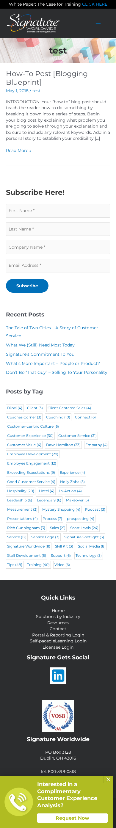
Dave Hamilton (63, 445)
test (36, 90)
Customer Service (77, 435)
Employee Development (32, 454)
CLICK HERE (94, 4)
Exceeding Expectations (31, 472)
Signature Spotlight (84, 537)
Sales (57, 528)
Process (52, 518)
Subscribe (27, 285)
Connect (85, 417)
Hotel (46, 491)
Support (61, 555)
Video (62, 564)
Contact (58, 628)
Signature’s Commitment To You (40, 354)
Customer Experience (30, 435)
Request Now (72, 818)
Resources (58, 622)
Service (16, 537)
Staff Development (26, 555)
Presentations (22, 518)
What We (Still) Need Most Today (40, 345)
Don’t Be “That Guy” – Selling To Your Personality (56, 372)
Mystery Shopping (61, 509)
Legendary (49, 500)
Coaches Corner (24, 417)
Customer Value (24, 445)
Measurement (22, 509)
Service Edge (45, 537)
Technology (89, 555)
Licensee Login (58, 647)
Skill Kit (64, 546)
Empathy (96, 445)
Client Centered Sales (69, 408)
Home (58, 610)
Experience (72, 472)
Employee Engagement (31, 463)
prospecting (80, 518)
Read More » (19, 151)
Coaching (58, 417)
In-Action (70, 491)
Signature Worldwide (28, 546)
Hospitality (20, 491)
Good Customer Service (31, 481)
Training (38, 564)
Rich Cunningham (26, 528)
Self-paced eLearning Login (58, 641)
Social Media (92, 546)
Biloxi (14, 408)
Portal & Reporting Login (58, 635)
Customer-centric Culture (33, 426)
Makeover (77, 500)
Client (35, 408)
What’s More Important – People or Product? (53, 363)
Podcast (95, 509)
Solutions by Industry (58, 616)
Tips (14, 564)
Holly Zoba (72, 481)
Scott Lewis (84, 528)
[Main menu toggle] (98, 23)
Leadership (19, 500)
